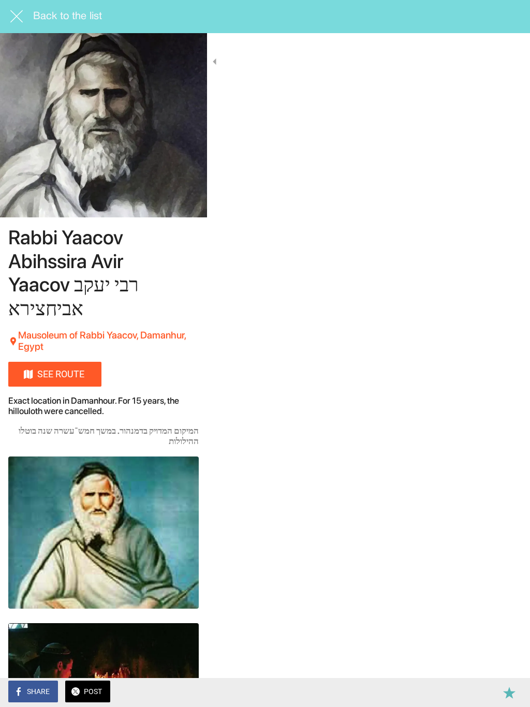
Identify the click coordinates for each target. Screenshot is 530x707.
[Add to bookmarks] (509, 692)
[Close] (16, 16)
